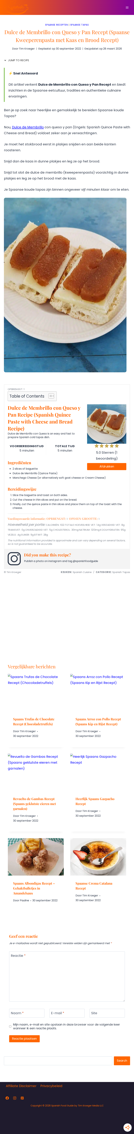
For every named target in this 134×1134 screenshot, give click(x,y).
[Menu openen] (127, 7)
